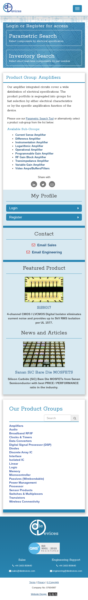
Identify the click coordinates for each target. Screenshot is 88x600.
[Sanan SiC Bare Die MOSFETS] (44, 354)
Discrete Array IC (20, 452)
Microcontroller (19, 474)
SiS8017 (44, 307)
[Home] (13, 8)
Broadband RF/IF (21, 433)
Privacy (41, 582)
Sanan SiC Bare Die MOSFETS (44, 372)
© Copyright (53, 582)
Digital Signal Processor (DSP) (30, 444)
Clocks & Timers (20, 437)
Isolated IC (16, 459)
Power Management (23, 482)
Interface (15, 456)
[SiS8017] (44, 289)
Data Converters (20, 440)
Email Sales (46, 245)
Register (15, 217)
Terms (32, 582)
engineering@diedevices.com (67, 571)
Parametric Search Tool (40, 118)
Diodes (14, 448)
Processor (16, 486)
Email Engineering (47, 252)
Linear (13, 463)
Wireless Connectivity (24, 501)
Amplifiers (16, 425)
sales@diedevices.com (23, 571)
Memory (14, 471)
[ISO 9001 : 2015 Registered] (44, 548)
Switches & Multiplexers (26, 493)
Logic (13, 467)
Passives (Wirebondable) (26, 478)
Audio (13, 429)
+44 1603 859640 (23, 565)
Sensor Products (21, 490)
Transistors (17, 497)
